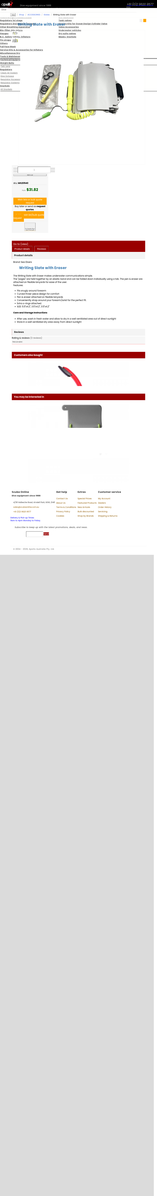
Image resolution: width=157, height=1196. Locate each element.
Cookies (60, 515)
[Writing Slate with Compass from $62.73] (78, 441)
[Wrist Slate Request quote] (78, 414)
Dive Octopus (7, 76)
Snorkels (5, 85)
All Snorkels (6, 89)
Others (4, 43)
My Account (104, 498)
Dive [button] (3, 9)
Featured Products (87, 502)
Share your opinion (17, 342)
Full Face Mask (8, 46)
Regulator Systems (10, 82)
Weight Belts (7, 63)
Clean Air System (9, 73)
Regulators (6, 69)
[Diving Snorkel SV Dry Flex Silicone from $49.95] (78, 372)
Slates (47, 14)
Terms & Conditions (66, 507)
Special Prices (85, 498)
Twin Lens (5, 66)
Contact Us (62, 498)
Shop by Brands (86, 515)
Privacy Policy (63, 511)
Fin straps (5, 40)
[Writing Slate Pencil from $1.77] (78, 469)
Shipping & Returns (107, 515)
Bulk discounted (86, 511)
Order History (104, 507)
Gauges (4, 33)
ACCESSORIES (34, 14)
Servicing (102, 511)
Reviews (41, 249)
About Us (60, 502)
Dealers (102, 502)
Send (46, 533)
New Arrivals (84, 507)
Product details (22, 249)
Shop (21, 14)
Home (13, 15)
